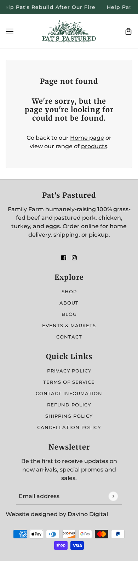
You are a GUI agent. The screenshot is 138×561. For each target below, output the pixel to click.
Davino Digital (88, 514)
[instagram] (74, 257)
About (69, 303)
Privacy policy (69, 371)
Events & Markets (69, 325)
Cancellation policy (69, 427)
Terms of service (69, 382)
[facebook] (63, 257)
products (94, 146)
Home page (87, 137)
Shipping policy (69, 416)
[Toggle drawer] (9, 31)
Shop (69, 291)
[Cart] (128, 31)
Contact (69, 337)
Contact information (69, 393)
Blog (69, 314)
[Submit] (113, 496)
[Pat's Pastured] (69, 31)
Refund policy (69, 404)
